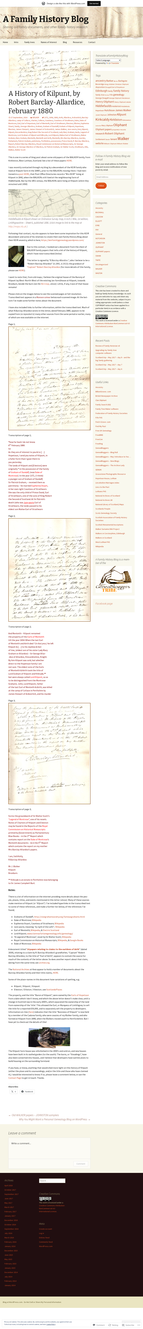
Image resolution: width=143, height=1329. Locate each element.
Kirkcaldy (103, 119)
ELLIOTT (99, 221)
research (100, 133)
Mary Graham (21, 138)
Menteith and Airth (43, 138)
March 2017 (9, 1207)
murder (82, 138)
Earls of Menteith (35, 636)
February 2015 (10, 1263)
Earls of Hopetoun (80, 995)
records (123, 130)
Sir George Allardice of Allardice (30, 147)
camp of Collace (23, 120)
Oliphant (120, 124)
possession (56, 141)
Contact (91, 42)
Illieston (11, 129)
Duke (77, 120)
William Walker (122, 144)
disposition (100, 87)
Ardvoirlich (76, 117)
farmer (107, 95)
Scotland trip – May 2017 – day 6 (109, 369)
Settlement (100, 139)
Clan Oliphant (101, 400)
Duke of (38, 472)
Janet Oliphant (101, 115)
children (112, 84)
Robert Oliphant (114, 133)
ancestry (101, 80)
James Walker (60, 129)
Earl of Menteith (43, 123)
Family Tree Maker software (107, 409)
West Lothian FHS (103, 542)
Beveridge (100, 84)
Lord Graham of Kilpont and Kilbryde (32, 135)
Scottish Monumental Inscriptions (109, 524)
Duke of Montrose (39, 839)
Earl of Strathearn (58, 123)
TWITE (98, 260)
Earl (19, 123)
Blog (65, 42)
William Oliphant (110, 144)
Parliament (12, 141)
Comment (80, 1164)
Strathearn (79, 147)
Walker (11, 150)
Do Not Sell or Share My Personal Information (42, 1302)
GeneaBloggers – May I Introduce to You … (113, 456)
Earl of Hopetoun (28, 123)
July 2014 (8, 1276)
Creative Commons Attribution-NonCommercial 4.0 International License (113, 323)
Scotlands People (103, 508)
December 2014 (11, 1272)
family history (121, 90)
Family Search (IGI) (103, 404)
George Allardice (28, 126)
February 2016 (10, 1242)
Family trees (29, 42)
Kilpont (85, 129)
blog (106, 84)
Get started (94, 3)
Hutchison (109, 110)
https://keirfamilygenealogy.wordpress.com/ (62, 240)
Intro (16, 42)
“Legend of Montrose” (18, 819)
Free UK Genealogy (104, 430)
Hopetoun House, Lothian (106, 478)
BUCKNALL (100, 212)
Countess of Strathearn (64, 120)
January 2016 (9, 1246)
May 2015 (8, 1259)
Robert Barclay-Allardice (25, 144)
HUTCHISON (100, 238)
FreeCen (99, 439)
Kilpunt (11, 132)
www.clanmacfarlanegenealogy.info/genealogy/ (50, 933)
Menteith (31, 138)
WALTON (99, 273)
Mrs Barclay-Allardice (69, 138)
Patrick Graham (24, 141)
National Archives (21, 969)
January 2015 (9, 1268)
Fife (111, 95)
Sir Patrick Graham (51, 147)
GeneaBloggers (102, 448)
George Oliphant (115, 98)
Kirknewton (126, 120)
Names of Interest (49, 42)
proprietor (116, 130)
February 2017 (10, 1211)
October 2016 (10, 1224)
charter (34, 120)
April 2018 (8, 1185)
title (86, 147)
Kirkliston (116, 120)
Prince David (67, 141)
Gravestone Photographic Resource (111, 474)
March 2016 (9, 1237)
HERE (69, 160)
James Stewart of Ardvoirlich (42, 129)
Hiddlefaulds (104, 106)
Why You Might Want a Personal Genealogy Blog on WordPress (54, 1119)
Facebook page (104, 603)
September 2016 (11, 1229)
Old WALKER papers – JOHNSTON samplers (33, 1115)
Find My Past (101, 426)
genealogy (118, 94)
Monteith (56, 138)
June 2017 (8, 1198)
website (100, 143)
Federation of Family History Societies (111, 413)
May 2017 (8, 1203)
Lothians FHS (101, 491)
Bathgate (122, 81)
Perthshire (45, 141)
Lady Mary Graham (66, 132)
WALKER (35, 117)
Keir (79, 129)
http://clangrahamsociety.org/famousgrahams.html (59, 916)
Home (5, 42)
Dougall (108, 87)
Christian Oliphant (122, 84)
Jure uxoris (72, 129)
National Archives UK (104, 500)
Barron (116, 81)
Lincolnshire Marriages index (107, 482)
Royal (45, 826)
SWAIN (98, 256)
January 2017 (9, 1216)
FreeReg (99, 443)
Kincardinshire (21, 132)
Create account (45, 1229)
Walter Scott (20, 150)
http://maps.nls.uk (17, 226)
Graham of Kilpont (66, 126)
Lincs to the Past (102, 487)
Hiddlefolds (125, 106)
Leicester (98, 126)
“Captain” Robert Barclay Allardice (43, 267)
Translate (115, 63)
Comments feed (46, 1242)
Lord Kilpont (53, 135)
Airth (61, 117)
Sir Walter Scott (67, 147)
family (17, 126)
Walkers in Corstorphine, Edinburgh (110, 533)
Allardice (67, 117)
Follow (101, 185)
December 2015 (11, 1250)
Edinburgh (101, 90)
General (99, 234)
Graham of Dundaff (50, 126)
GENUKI (99, 469)
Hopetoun (79, 126)
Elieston (69, 123)
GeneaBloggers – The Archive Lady (110, 465)
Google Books (76, 940)
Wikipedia (36, 920)
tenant (113, 139)
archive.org (44, 962)
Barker (109, 80)
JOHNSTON (100, 242)
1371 (46, 117)
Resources (77, 42)
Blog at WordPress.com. (13, 1302)
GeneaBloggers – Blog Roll (107, 452)
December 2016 (11, 1220)
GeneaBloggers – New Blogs (107, 461)
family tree (100, 95)
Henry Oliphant (105, 101)
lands (77, 132)
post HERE (24, 174)
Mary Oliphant (107, 125)
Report (11, 144)
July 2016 (8, 1233)
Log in (41, 1233)
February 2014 (10, 1281)
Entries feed (44, 1237)
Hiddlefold (116, 106)
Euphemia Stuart (39, 485)
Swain (107, 139)
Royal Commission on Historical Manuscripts (54, 144)
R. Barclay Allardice (81, 141)
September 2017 (11, 1194)
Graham (39, 126)
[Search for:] (137, 42)
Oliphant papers (104, 129)
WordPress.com (46, 1246)
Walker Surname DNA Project (107, 529)
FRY (97, 229)
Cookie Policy (51, 1324)
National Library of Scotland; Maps (110, 504)
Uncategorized (102, 264)
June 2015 (8, 1255)
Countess (49, 120)
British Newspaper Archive (107, 396)
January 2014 (9, 1285)
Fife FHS (99, 417)
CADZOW (99, 216)
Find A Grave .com (103, 422)
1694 (51, 117)
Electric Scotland (51, 930)
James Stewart (22, 129)
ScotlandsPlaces (54, 989)
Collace (41, 120)
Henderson (126, 98)
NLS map (45, 283)
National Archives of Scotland (108, 495)
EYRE (98, 225)
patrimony (36, 141)
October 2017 (10, 1190)
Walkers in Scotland (104, 537)
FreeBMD (99, 435)
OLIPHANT (100, 247)
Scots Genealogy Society (106, 513)
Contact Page (14, 1077)
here (31, 1012)
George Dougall (102, 98)
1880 (56, 117)
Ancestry (99, 208)
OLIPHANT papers (103, 251)
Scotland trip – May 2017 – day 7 (109, 364)
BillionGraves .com (103, 391)
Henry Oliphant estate (123, 102)
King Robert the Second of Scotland (43, 132)
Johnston (112, 114)
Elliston (77, 123)
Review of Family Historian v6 (108, 346)
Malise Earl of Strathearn (69, 135)
